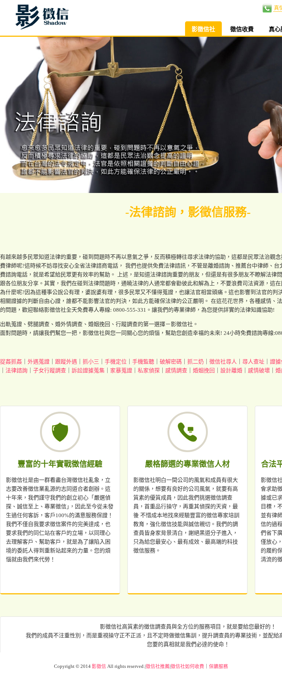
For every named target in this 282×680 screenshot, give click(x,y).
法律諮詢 (17, 370)
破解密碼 (171, 362)
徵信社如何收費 (187, 666)
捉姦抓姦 (11, 362)
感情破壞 (259, 370)
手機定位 (116, 362)
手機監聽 (143, 362)
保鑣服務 (218, 666)
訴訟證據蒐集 (88, 370)
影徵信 (99, 666)
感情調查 (176, 370)
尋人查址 (253, 362)
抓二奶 (195, 362)
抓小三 (91, 362)
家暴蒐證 (121, 370)
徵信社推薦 (158, 666)
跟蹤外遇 (66, 362)
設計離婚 (231, 370)
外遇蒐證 (39, 362)
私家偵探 (149, 370)
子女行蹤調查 (49, 370)
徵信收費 (242, 29)
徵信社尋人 (223, 362)
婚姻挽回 (204, 370)
